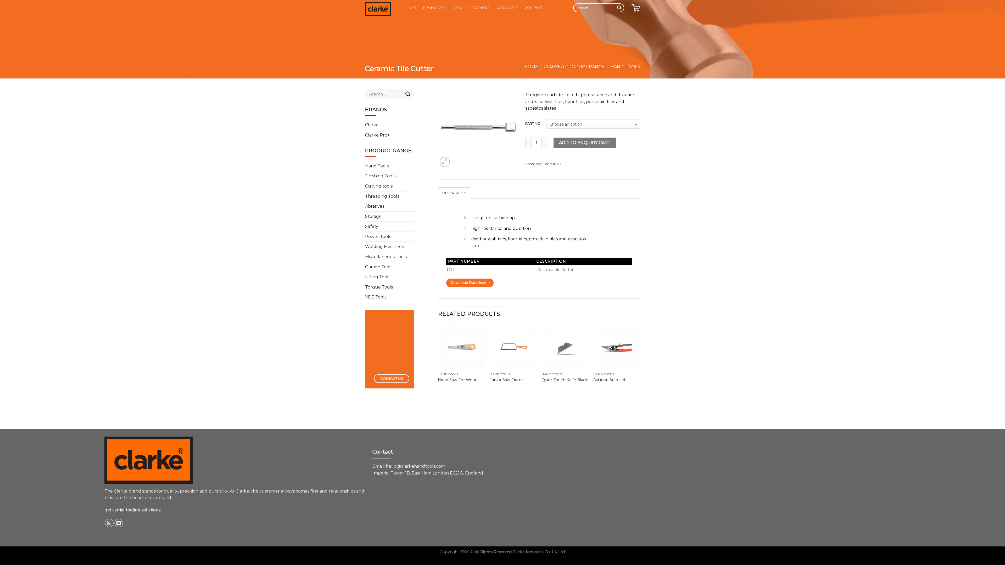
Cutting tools (379, 186)
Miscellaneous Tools (386, 256)
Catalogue (507, 8)
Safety (371, 226)
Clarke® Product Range (574, 66)
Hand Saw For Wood (458, 379)
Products (433, 8)
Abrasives (374, 206)
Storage (373, 216)
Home (411, 8)
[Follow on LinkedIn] (118, 523)
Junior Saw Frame (507, 379)
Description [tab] (454, 193)
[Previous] (438, 358)
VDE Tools (375, 297)
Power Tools (378, 236)
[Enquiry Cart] (636, 8)
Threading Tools (382, 196)
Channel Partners (472, 8)
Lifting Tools (377, 276)
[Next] (640, 358)
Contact (533, 8)
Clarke (372, 124)
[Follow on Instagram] (109, 523)
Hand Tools (625, 66)
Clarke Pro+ (377, 135)
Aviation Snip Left (610, 379)
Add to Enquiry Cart (585, 142)
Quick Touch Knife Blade (564, 379)
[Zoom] (445, 162)
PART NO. (533, 124)
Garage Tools (378, 266)
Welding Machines (384, 246)
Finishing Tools (380, 175)
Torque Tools (379, 287)
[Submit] (619, 7)
